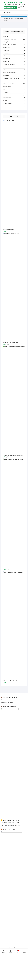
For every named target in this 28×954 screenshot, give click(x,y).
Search (15, 7)
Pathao (10, 825)
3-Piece (6, 36)
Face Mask (7, 53)
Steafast (5, 825)
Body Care (6, 42)
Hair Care (6, 67)
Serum (6, 92)
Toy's (5, 100)
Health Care (7, 75)
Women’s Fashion (8, 106)
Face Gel (6, 50)
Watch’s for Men (8, 103)
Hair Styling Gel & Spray (10, 72)
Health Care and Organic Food (11, 78)
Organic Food (7, 86)
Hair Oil (6, 69)
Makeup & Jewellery (9, 83)
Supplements (7, 97)
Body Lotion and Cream (10, 44)
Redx (2, 825)
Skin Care (6, 95)
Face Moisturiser (8, 56)
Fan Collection (7, 61)
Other (5, 89)
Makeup (6, 81)
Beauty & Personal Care (10, 39)
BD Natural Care (14, 2)
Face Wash (7, 58)
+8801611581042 (10, 700)
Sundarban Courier (16, 825)
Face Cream (7, 47)
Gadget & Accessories (9, 64)
